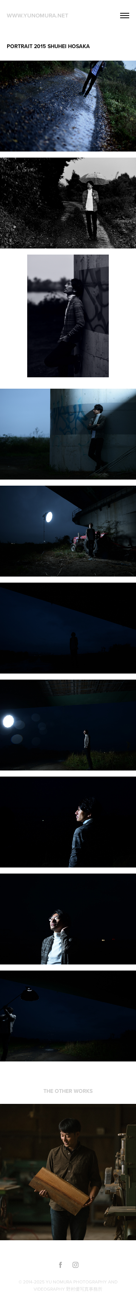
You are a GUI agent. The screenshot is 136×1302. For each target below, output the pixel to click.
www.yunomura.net (37, 15)
